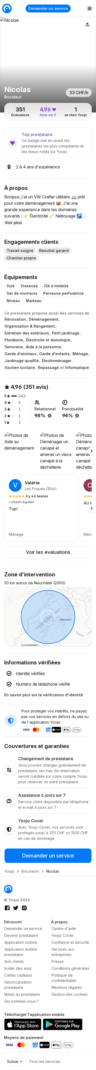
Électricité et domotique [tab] (48, 340)
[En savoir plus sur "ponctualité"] (77, 416)
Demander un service (48, 8)
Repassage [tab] (48, 367)
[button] (40, 508)
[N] (48, 64)
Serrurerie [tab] (14, 347)
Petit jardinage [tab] (65, 333)
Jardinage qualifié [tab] (22, 360)
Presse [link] (57, 961)
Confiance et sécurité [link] (70, 942)
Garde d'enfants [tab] (54, 353)
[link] (8, 889)
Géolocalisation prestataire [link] (18, 985)
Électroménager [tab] (56, 360)
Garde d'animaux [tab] (20, 353)
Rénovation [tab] (15, 319)
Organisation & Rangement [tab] (30, 326)
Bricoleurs (30, 871)
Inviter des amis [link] (17, 968)
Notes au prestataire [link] (22, 994)
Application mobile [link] (20, 942)
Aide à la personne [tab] (43, 347)
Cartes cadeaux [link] (18, 975)
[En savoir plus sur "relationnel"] (49, 416)
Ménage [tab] (80, 353)
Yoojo (9, 871)
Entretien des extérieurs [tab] (27, 333)
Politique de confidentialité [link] (63, 978)
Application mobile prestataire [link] (20, 952)
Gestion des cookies (69, 994)
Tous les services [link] (44, 1061)
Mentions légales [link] (66, 987)
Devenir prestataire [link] (21, 935)
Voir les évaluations (48, 552)
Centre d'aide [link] (63, 928)
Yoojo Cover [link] (62, 935)
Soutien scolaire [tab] (20, 367)
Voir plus (13, 222)
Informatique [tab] (77, 367)
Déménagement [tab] (43, 319)
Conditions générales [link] (70, 968)
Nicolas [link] (52, 871)
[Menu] (89, 8)
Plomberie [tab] (14, 340)
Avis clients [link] (14, 961)
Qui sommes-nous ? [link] (21, 1001)
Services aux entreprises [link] (62, 952)
